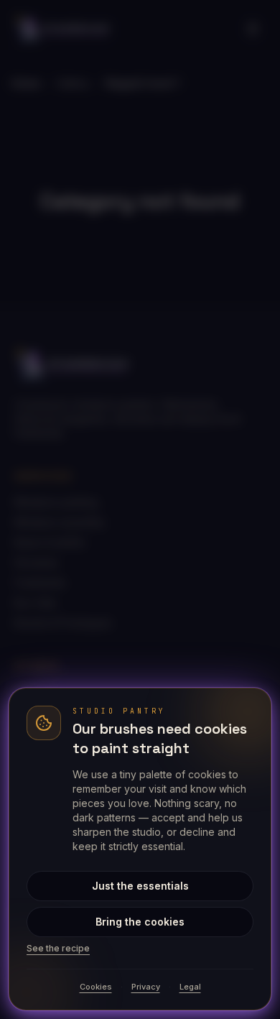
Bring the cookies (140, 922)
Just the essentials (140, 886)
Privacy (145, 987)
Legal (190, 987)
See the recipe (58, 948)
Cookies (96, 987)
